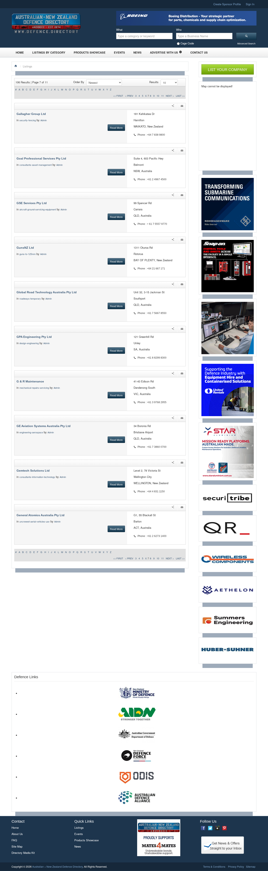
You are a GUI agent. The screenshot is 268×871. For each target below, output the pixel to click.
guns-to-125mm (27, 254)
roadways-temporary (30, 298)
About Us (17, 834)
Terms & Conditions (214, 866)
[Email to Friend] (181, 106)
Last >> (180, 95)
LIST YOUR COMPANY (227, 69)
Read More (116, 127)
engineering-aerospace (31, 432)
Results (153, 82)
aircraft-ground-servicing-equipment (37, 209)
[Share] (172, 106)
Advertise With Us (164, 52)
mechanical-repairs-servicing (34, 387)
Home (20, 52)
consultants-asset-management (35, 164)
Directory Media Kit (23, 853)
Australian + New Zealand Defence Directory (57, 866)
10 (158, 95)
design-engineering (29, 343)
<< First (118, 95)
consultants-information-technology (37, 477)
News (137, 52)
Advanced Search (246, 43)
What (119, 30)
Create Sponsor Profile (227, 4)
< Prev (129, 95)
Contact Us (199, 52)
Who (179, 30)
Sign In (250, 4)
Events (119, 52)
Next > (170, 95)
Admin (43, 120)
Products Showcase (90, 52)
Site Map (17, 846)
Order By (78, 82)
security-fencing (27, 120)
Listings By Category (48, 52)
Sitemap (250, 866)
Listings (79, 828)
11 (162, 95)
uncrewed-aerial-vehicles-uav (34, 521)
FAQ (14, 840)
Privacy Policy (236, 866)
